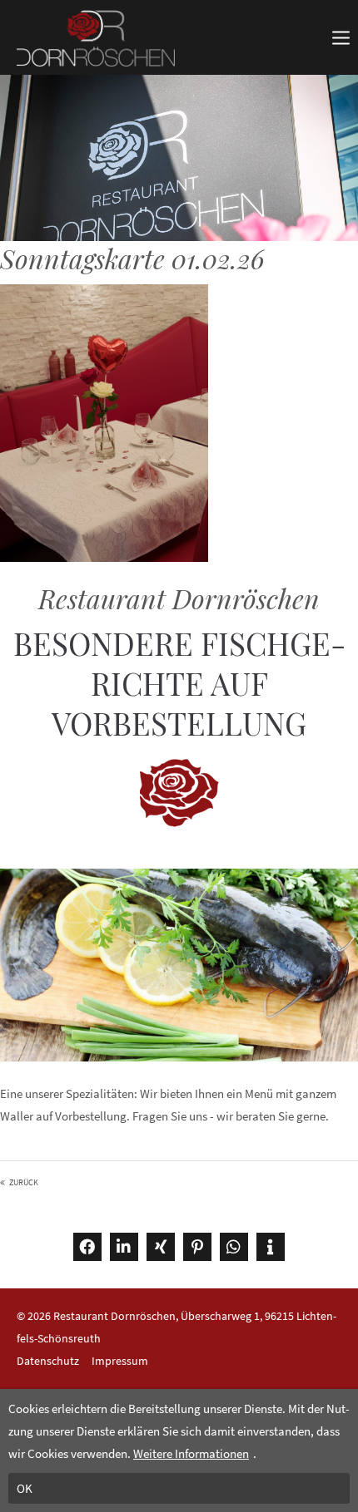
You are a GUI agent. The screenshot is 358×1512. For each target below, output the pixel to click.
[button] (87, 1247)
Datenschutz (48, 1360)
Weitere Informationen (191, 1453)
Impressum (120, 1360)
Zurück (23, 1182)
